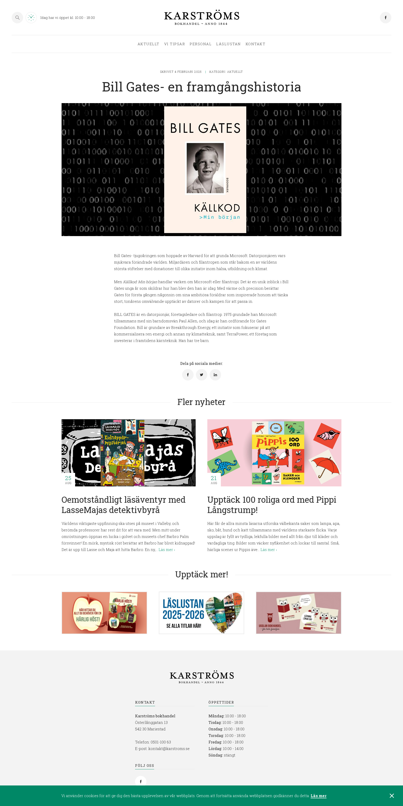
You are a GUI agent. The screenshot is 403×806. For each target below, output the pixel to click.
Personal (201, 44)
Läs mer (319, 796)
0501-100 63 (161, 742)
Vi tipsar (174, 44)
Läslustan (228, 44)
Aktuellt (149, 44)
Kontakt (256, 44)
